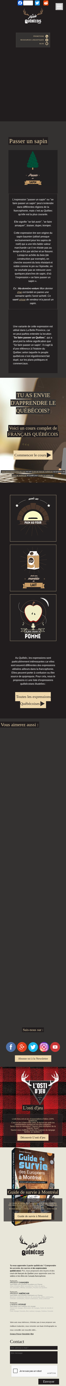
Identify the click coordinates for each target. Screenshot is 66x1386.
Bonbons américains (17, 1297)
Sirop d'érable (15, 1286)
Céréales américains (17, 1298)
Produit (19, 1282)
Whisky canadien (26, 1287)
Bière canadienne (27, 1286)
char (19, 292)
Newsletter (26, 1334)
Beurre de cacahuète (32, 1297)
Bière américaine (47, 1297)
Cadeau (18, 1304)
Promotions (39, 36)
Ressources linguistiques (32, 40)
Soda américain (44, 1298)
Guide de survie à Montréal (33, 1216)
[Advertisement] (33, 85)
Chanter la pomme (33, 618)
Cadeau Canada (47, 1311)
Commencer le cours (30, 455)
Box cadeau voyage (33, 1311)
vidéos (13, 1276)
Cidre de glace (39, 1286)
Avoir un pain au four (33, 518)
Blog (42, 43)
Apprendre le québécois (33, 430)
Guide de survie (33, 1148)
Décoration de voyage (31, 1308)
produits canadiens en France (31, 1284)
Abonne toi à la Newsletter (33, 1058)
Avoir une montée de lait (33, 568)
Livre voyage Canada (17, 1311)
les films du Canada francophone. (32, 1276)
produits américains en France (32, 1295)
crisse (22, 299)
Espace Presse (15, 1334)
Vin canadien (14, 1287)
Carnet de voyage (16, 1308)
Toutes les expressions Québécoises (33, 700)
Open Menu (59, 6)
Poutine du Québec (40, 1287)
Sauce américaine (31, 1298)
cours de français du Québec (22, 1273)
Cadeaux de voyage (28, 1306)
